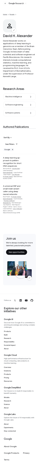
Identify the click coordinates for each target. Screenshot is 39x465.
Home (5, 14)
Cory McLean (16, 174)
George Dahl (16, 168)
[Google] (8, 439)
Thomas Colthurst (9, 200)
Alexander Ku (7, 203)
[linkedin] (20, 300)
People (12, 14)
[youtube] (26, 300)
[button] (7, 137)
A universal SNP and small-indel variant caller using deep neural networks (11, 190)
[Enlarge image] (14, 30)
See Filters (9, 144)
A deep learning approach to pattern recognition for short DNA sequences (12, 162)
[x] (15, 300)
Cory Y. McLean (17, 208)
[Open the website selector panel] (25, 3)
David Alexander (8, 172)
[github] (31, 300)
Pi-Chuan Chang (8, 176)
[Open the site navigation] (5, 3)
